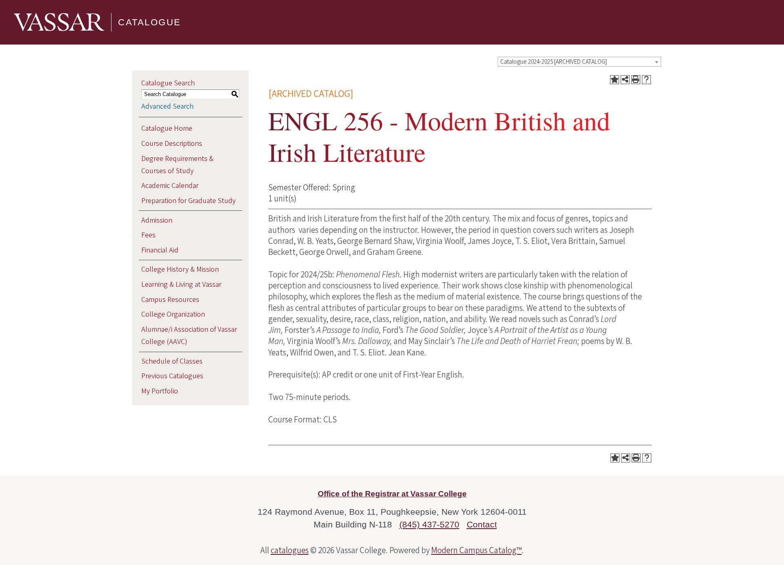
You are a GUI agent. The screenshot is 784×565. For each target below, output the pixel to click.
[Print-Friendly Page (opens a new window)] (635, 79)
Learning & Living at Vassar (181, 284)
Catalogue (149, 22)
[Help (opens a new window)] (646, 79)
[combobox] (579, 62)
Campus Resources (170, 300)
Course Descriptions (171, 143)
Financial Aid (159, 250)
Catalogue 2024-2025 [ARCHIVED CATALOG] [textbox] (553, 62)
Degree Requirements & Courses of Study (177, 165)
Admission (156, 220)
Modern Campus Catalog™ (476, 550)
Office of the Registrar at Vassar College (392, 493)
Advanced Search (167, 106)
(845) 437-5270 (429, 524)
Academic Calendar (169, 186)
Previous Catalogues (172, 376)
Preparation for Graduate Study (188, 201)
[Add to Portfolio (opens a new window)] (614, 79)
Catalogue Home (166, 128)
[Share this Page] (625, 79)
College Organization (173, 314)
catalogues (290, 550)
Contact (482, 524)
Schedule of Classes (172, 361)
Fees (148, 235)
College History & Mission (180, 269)
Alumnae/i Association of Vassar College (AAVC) (189, 335)
